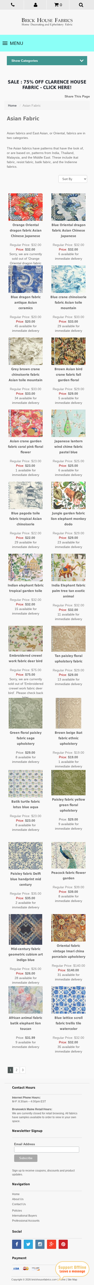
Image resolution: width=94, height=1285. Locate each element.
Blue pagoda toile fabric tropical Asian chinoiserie (25, 518)
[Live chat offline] (72, 1270)
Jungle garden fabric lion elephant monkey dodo (68, 518)
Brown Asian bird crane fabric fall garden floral (68, 374)
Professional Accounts (25, 1220)
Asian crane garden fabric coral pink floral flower (25, 446)
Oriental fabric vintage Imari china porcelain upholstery (68, 951)
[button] (36, 4)
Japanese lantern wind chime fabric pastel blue (68, 446)
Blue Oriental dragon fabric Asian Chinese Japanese (69, 230)
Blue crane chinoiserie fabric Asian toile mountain (68, 302)
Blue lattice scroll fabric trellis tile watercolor (69, 1023)
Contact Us (19, 1204)
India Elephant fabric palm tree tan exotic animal (68, 590)
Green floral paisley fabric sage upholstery (26, 738)
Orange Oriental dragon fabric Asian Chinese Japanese (26, 230)
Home (12, 105)
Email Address (24, 1144)
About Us (18, 1199)
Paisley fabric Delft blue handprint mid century (25, 879)
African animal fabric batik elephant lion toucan (25, 1023)
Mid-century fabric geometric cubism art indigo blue (25, 954)
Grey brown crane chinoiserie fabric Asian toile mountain (25, 374)
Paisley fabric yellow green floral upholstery (68, 805)
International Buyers (24, 1215)
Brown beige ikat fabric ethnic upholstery (68, 738)
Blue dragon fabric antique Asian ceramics (26, 302)
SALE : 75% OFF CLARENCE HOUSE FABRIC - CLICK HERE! (47, 84)
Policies (17, 1210)
